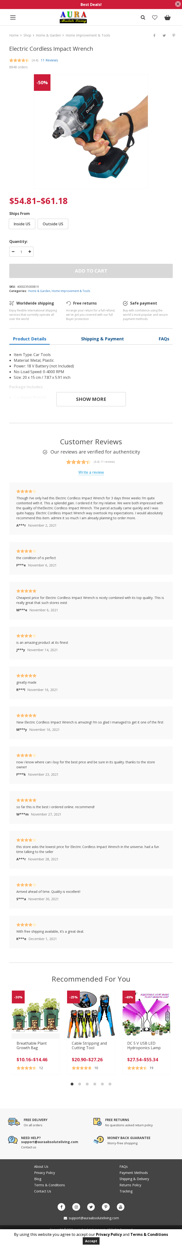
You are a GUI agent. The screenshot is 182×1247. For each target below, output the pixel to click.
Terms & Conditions (49, 1185)
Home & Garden (48, 35)
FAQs (123, 1166)
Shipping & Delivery (134, 1179)
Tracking (125, 1191)
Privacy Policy (44, 1172)
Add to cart (91, 271)
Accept (91, 1241)
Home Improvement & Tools (88, 35)
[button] (72, 1084)
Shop (27, 35)
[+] (29, 251)
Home (14, 35)
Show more (91, 399)
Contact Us (42, 1191)
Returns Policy (130, 1185)
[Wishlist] (154, 18)
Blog (37, 1179)
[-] (13, 251)
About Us (41, 1166)
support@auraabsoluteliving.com (93, 1218)
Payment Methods (133, 1172)
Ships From (19, 213)
